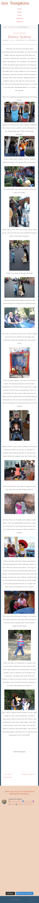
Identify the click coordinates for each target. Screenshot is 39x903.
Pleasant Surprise (28, 774)
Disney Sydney (19, 37)
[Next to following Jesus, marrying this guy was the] (19, 838)
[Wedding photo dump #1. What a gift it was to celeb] (19, 880)
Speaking (19, 19)
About (19, 12)
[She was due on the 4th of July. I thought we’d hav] (19, 818)
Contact (19, 22)
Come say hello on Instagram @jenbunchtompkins (19, 792)
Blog (19, 15)
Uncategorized (12, 27)
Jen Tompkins (15, 899)
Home (19, 9)
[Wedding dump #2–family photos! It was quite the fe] (19, 859)
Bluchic (34, 899)
